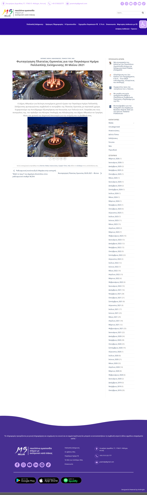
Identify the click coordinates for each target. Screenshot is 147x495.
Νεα (73, 58)
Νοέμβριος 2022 (115, 247)
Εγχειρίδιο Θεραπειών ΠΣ (88, 24)
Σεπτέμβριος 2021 (115, 301)
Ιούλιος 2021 (113, 309)
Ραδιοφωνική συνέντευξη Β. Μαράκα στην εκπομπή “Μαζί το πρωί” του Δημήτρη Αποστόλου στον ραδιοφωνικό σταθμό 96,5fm (34, 174)
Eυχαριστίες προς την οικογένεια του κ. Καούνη (123, 88)
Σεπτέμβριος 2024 (115, 189)
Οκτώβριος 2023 (115, 209)
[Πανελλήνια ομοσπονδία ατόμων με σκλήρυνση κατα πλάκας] (18, 13)
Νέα (69, 166)
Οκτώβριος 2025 (115, 174)
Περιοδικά (113, 150)
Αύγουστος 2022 (115, 259)
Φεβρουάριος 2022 (116, 282)
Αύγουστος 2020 (115, 352)
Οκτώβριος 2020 (115, 344)
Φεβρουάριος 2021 (116, 328)
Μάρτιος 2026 (114, 158)
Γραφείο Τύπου (62, 166)
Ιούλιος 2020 (113, 356)
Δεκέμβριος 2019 (115, 383)
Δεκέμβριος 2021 (115, 290)
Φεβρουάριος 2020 (116, 375)
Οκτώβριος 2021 (115, 298)
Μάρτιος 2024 (114, 201)
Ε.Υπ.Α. (102, 24)
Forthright (141, 489)
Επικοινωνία (111, 24)
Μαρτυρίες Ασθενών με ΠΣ (127, 24)
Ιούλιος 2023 (113, 216)
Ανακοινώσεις (54, 166)
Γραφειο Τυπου (66, 58)
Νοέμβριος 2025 (115, 170)
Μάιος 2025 (113, 178)
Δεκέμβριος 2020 (115, 336)
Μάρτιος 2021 (114, 325)
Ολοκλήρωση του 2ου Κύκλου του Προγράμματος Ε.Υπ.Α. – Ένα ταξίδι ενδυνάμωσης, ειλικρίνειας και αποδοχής (124, 78)
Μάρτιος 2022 (114, 278)
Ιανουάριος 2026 (115, 162)
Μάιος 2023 (113, 224)
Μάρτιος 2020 (114, 371)
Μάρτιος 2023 (114, 232)
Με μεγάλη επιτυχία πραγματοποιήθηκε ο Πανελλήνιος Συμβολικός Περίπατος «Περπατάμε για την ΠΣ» (124, 97)
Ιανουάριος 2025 (115, 182)
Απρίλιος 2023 (114, 228)
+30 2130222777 (58, 3)
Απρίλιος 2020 (114, 367)
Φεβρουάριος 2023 (116, 236)
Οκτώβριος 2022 (115, 251)
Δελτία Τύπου (114, 134)
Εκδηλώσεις (113, 138)
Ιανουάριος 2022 (115, 286)
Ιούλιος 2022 (113, 263)
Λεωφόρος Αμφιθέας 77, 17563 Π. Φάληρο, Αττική (26, 3)
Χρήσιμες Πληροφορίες (54, 24)
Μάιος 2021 (113, 317)
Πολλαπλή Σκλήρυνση (35, 24)
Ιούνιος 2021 (113, 313)
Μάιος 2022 (113, 271)
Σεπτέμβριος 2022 (115, 255)
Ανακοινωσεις (56, 58)
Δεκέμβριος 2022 (115, 243)
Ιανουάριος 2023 (115, 240)
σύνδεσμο (79, 166)
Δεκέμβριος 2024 (115, 186)
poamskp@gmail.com (78, 3)
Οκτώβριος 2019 (115, 390)
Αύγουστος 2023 (115, 213)
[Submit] (142, 12)
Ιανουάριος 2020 (115, 379)
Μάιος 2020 (113, 363)
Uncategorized (114, 127)
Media (49, 58)
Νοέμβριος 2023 (115, 205)
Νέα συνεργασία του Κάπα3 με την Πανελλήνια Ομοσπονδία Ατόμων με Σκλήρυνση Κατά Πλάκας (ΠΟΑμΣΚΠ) (123, 66)
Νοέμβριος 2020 (115, 340)
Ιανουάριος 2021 (115, 332)
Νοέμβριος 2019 (115, 386)
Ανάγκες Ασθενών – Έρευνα (126, 29)
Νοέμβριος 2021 (115, 294)
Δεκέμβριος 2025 (115, 166)
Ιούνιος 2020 (113, 359)
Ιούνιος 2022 (113, 267)
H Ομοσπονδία (70, 24)
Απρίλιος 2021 (114, 321)
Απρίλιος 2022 (114, 274)
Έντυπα (111, 142)
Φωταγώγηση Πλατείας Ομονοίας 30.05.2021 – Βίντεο (78, 173)
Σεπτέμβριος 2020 (115, 348)
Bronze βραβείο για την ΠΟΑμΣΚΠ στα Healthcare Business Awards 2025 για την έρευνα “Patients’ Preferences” (123, 109)
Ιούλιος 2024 (113, 193)
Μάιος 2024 (113, 197)
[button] (143, 24)
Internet (43, 58)
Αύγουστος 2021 (115, 305)
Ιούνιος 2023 (113, 220)
